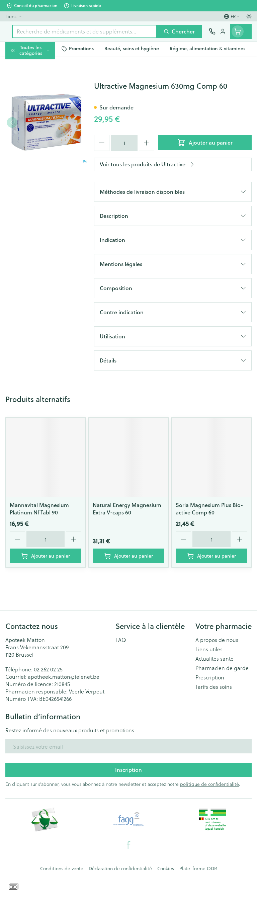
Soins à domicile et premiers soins (42, 172)
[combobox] (84, 31)
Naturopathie (42, 154)
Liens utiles (209, 649)
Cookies (165, 868)
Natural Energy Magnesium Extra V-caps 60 (127, 508)
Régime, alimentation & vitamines (42, 104)
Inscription (128, 769)
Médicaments (42, 206)
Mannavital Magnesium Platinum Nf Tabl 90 (39, 508)
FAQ (120, 640)
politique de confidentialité (209, 784)
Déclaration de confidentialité (120, 868)
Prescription (209, 677)
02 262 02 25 (48, 669)
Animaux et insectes (42, 191)
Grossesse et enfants (42, 122)
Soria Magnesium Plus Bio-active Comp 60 (209, 508)
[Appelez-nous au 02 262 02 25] (212, 31)
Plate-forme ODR (198, 868)
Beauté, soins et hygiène (42, 82)
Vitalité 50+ (42, 138)
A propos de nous (216, 640)
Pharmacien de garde (222, 668)
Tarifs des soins (213, 686)
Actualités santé (214, 658)
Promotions (19, 64)
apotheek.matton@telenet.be (63, 676)
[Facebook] (128, 845)
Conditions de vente (61, 868)
